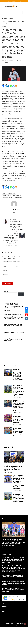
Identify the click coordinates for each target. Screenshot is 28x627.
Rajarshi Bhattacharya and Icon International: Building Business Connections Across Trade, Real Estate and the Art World (18, 405)
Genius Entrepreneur (7, 195)
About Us (4, 603)
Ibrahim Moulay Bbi (19, 195)
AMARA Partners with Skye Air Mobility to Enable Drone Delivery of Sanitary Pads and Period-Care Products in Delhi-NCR (13, 326)
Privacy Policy (5, 616)
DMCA (3, 611)
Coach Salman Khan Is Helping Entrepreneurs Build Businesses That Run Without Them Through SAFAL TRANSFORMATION (18, 432)
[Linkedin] (8, 86)
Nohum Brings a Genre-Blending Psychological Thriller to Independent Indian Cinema (13, 339)
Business (4, 26)
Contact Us (5, 609)
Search (6, 291)
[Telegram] (13, 86)
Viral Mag (15, 625)
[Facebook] (3, 86)
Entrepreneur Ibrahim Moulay (9, 193)
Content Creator (14, 191)
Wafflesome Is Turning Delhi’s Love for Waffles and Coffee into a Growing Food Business (14, 332)
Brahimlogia (6, 191)
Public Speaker (18, 197)
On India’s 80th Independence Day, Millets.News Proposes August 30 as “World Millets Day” (18, 418)
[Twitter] (6, 86)
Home (3, 614)
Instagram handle (19, 153)
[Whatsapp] (11, 86)
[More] (16, 86)
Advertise (4, 606)
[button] (11, 550)
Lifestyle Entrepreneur (8, 197)
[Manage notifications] (25, 624)
